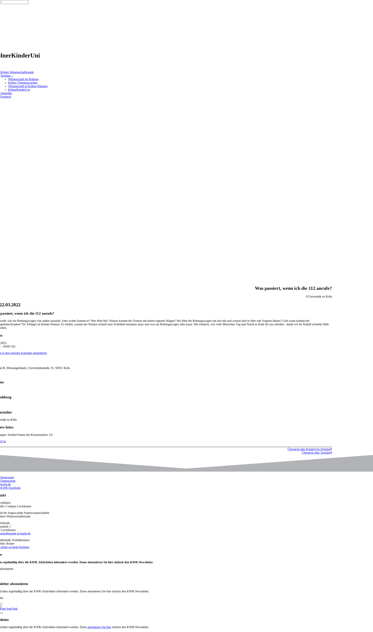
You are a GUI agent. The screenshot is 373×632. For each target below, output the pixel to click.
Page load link (8, 608)
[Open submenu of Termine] (12, 76)
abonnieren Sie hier (99, 627)
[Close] (1, 613)
